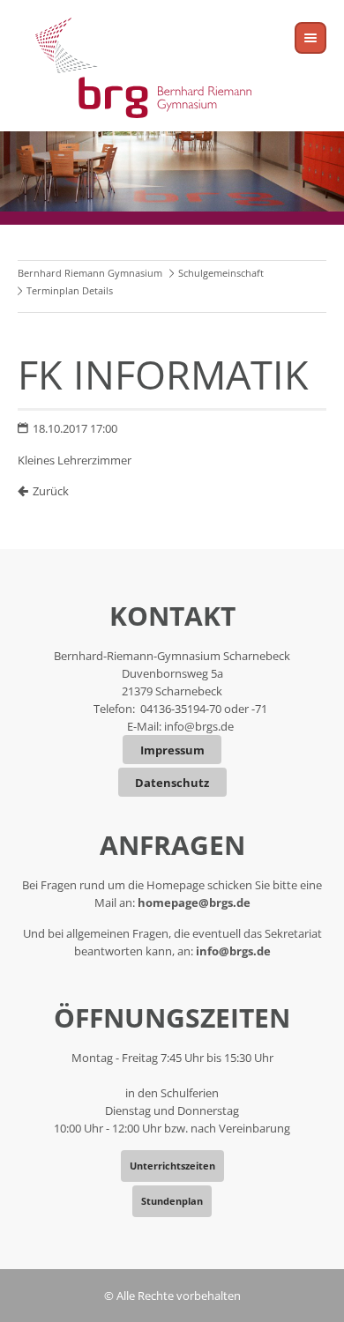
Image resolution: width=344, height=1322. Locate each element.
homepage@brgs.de (194, 902)
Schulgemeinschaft (221, 272)
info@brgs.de (199, 726)
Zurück (51, 491)
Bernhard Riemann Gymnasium (90, 272)
